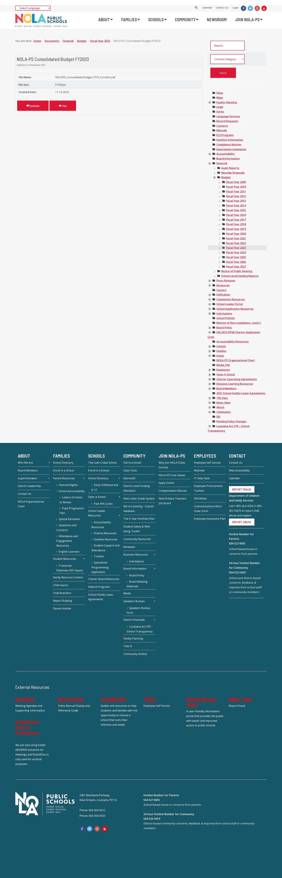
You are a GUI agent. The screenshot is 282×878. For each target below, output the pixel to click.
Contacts (222, 126)
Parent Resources (64, 478)
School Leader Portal (229, 304)
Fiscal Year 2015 (236, 210)
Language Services (228, 116)
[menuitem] (105, 19)
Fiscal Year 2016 (236, 215)
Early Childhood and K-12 (104, 487)
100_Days (222, 398)
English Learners (69, 551)
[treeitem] (219, 93)
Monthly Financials (233, 173)
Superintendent (27, 478)
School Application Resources (235, 309)
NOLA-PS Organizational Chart (235, 360)
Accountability (225, 154)
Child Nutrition (62, 593)
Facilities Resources (106, 539)
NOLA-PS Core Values (172, 475)
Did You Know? (132, 462)
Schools (221, 346)
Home (220, 356)
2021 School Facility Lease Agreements (240, 393)
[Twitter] (250, 8)
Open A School (225, 374)
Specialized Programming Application (100, 567)
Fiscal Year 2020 (236, 233)
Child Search (60, 585)
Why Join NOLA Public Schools (172, 465)
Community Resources (230, 299)
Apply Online (166, 483)
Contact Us (222, 7)
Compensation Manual (173, 490)
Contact (237, 456)
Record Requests (227, 121)
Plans (219, 93)
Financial (221, 163)
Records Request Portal (201, 701)
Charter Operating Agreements (236, 379)
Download (34, 105)
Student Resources (64, 559)
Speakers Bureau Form (138, 610)
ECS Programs (225, 135)
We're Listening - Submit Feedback (138, 509)
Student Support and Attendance (105, 548)
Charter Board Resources (103, 579)
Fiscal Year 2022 (236, 243)
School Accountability (72, 491)
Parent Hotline (62, 608)
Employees (223, 370)
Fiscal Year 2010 (236, 187)
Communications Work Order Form (208, 509)
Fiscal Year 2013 (236, 201)
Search (196, 7)
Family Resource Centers (68, 577)
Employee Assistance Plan (209, 518)
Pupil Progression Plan (72, 510)
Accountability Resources (232, 341)
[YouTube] (264, 8)
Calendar (207, 7)
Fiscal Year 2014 (236, 205)
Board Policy (224, 327)
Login (235, 7)
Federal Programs (99, 587)
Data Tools (130, 470)
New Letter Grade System (139, 498)
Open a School (97, 497)
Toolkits (99, 556)
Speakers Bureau (134, 601)
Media (127, 593)
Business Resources (135, 554)
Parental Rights (68, 485)
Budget (226, 177)
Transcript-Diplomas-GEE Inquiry (69, 568)
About (220, 407)
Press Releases (225, 280)
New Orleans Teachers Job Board (173, 501)
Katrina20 (129, 478)
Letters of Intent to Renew (71, 500)
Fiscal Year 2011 (236, 191)
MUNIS (149, 699)
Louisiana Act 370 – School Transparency (140, 629)
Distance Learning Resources (234, 384)
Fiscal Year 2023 (236, 247)
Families (221, 351)
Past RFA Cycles (103, 503)
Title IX (127, 646)
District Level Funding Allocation (136, 488)
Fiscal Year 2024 (236, 252)
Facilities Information (229, 140)
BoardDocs (25, 699)
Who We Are (25, 462)
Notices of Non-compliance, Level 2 (238, 323)
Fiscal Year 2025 (236, 257)
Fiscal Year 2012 (236, 196)
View (64, 105)
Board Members (226, 388)
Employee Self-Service (207, 462)
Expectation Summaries (231, 149)
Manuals (221, 130)
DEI (218, 416)
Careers (221, 290)
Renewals (129, 547)
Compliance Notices (228, 144)
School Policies (225, 318)
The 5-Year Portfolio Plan (139, 518)
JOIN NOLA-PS (172, 456)
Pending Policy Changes (231, 421)
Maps (219, 97)
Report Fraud (240, 699)
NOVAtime (200, 498)
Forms (220, 111)
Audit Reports (230, 168)
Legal (219, 107)
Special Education (69, 519)
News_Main (223, 402)
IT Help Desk (202, 478)
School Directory (63, 462)
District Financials (134, 620)
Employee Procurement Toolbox (208, 488)
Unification (223, 294)
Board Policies (70, 699)
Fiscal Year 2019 (236, 229)
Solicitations (224, 313)
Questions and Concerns (66, 527)
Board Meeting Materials (137, 584)
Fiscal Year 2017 (236, 219)
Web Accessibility (239, 470)
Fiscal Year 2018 (236, 224)
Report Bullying (62, 600)
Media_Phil (223, 365)
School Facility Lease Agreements (100, 597)
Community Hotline (135, 654)
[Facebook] (243, 8)
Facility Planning (226, 102)
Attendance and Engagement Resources (67, 541)
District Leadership (29, 486)
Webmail (199, 470)
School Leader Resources (96, 513)
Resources (223, 285)
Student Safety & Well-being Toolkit (137, 529)
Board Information (228, 158)
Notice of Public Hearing (236, 271)
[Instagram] (257, 8)
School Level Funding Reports (240, 276)
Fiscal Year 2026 (236, 262)
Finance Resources (105, 533)
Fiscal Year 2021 (236, 238)
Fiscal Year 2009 (236, 182)
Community (223, 412)
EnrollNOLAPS (113, 699)
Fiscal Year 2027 (236, 266)
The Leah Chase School (102, 462)
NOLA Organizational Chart (31, 504)
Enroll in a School (63, 470)
